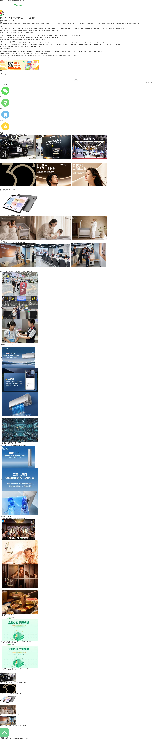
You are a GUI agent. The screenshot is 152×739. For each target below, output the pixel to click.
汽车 (22, 0)
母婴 (12, 0)
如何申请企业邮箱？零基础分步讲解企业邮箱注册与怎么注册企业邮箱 (15, 668)
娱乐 (4, 0)
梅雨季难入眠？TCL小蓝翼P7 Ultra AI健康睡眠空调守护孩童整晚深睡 (13, 346)
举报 (1, 73)
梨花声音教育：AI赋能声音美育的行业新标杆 (8, 189)
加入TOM (9, 737)
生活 (10, 0)
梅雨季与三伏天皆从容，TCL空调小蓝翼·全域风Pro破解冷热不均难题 (13, 445)
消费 (20, 0)
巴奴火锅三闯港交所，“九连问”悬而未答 (9, 614)
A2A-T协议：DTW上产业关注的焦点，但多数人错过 (12, 442)
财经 (16, 0)
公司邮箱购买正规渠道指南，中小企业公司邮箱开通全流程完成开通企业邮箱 (16, 641)
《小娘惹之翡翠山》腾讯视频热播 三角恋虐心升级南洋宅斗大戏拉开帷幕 (13, 518)
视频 (14, 0)
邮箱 (25, 0)
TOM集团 (2, 737)
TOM (1, 190)
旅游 (8, 0)
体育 (6, 0)
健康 (18, 0)
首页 (1, 0)
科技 (23, 0)
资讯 (3, 0)
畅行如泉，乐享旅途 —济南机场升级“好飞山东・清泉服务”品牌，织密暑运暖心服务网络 (16, 271)
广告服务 (5, 737)
